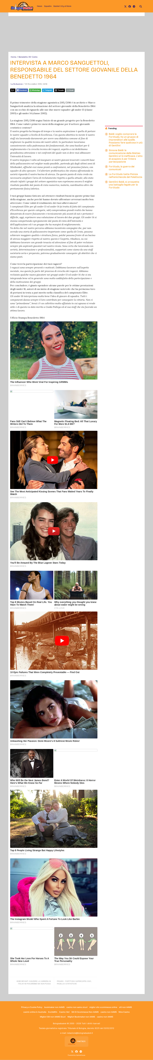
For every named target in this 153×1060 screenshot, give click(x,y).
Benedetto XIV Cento (28, 57)
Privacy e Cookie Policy (31, 1007)
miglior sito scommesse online (103, 1007)
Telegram (48, 90)
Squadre (48, 6)
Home (13, 57)
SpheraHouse (80, 1055)
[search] (141, 6)
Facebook (23, 90)
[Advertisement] (76, 34)
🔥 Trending (111, 128)
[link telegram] (134, 6)
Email (71, 90)
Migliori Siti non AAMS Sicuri (53, 1017)
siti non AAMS (125, 1007)
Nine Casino (124, 1012)
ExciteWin (52, 1012)
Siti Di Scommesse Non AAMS (85, 1012)
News (39, 6)
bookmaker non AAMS (54, 1007)
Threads (60, 90)
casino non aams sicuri (76, 1007)
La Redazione (17, 84)
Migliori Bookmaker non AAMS (81, 1017)
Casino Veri (64, 1012)
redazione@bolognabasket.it (80, 1033)
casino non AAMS (109, 1012)
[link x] (125, 6)
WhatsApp (36, 90)
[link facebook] (130, 6)
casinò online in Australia (34, 1012)
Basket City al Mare (62, 6)
